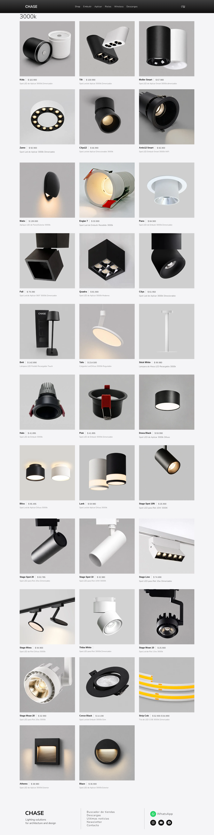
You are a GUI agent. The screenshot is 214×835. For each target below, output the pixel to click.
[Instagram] (153, 823)
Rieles (108, 6)
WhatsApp (165, 814)
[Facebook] (169, 823)
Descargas (132, 6)
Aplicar (98, 6)
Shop (77, 6)
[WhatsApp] (153, 814)
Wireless (119, 6)
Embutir (87, 6)
